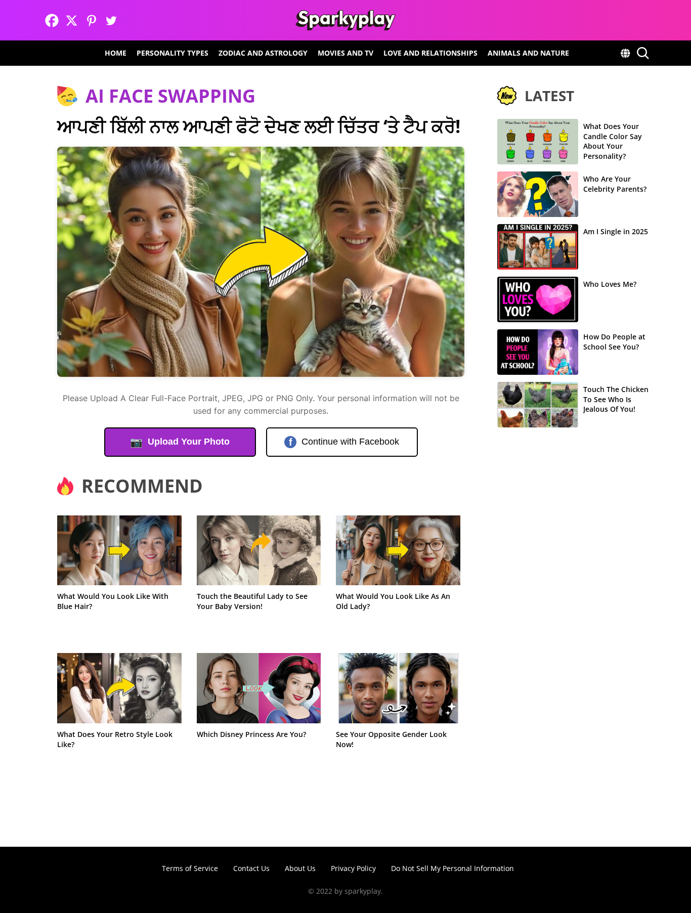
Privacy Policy (353, 868)
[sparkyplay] (345, 20)
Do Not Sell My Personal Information (452, 868)
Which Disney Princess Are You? (251, 734)
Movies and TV (345, 53)
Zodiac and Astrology (263, 53)
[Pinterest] (91, 20)
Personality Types (172, 53)
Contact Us (251, 868)
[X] (71, 20)
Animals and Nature (528, 53)
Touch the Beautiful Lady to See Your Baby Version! (252, 601)
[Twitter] (111, 20)
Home (115, 53)
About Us (300, 868)
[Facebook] (52, 20)
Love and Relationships (430, 53)
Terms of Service (190, 868)
